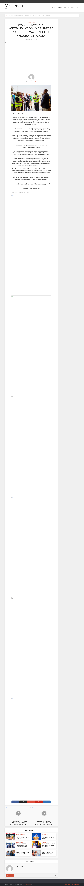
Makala (73, 7)
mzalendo (35, 39)
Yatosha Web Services (27, 884)
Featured (29, 22)
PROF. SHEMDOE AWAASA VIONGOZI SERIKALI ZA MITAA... (48, 837)
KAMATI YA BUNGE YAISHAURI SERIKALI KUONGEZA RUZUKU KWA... (21, 846)
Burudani (66, 7)
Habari (53, 7)
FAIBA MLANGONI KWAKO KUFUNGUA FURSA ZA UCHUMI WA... (48, 845)
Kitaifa (33, 22)
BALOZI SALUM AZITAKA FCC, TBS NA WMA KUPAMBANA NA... (22, 854)
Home (7, 15)
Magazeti (23, 834)
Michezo (60, 7)
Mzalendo (14, 5)
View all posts (10, 875)
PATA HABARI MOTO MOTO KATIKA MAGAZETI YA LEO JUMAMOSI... (22, 837)
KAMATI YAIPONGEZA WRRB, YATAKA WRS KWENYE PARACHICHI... (48, 854)
